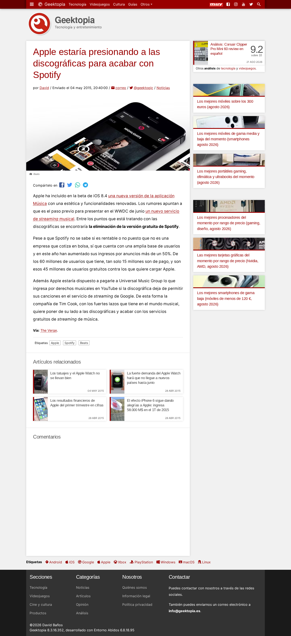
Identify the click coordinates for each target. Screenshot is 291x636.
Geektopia (54, 4)
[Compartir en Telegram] (86, 185)
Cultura (119, 4)
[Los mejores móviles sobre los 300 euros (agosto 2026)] (229, 89)
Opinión (82, 604)
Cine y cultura (41, 604)
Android (55, 562)
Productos (38, 613)
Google (88, 562)
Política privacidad (137, 604)
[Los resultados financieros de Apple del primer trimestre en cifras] (40, 409)
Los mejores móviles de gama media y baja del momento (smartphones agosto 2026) (228, 139)
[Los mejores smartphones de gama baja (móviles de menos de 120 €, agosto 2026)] (229, 281)
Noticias (163, 88)
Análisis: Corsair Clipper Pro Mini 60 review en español (228, 49)
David (44, 88)
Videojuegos (100, 4)
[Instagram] (236, 4)
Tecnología (77, 4)
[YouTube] (244, 4)
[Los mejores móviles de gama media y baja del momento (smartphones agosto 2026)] (229, 121)
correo (120, 88)
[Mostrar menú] (32, 4)
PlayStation (144, 562)
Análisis (82, 613)
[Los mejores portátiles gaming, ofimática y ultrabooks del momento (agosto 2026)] (229, 159)
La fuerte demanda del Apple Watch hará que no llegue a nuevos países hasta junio (153, 378)
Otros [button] (146, 4)
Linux (206, 562)
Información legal (136, 596)
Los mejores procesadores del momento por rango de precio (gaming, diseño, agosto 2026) (228, 223)
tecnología (228, 68)
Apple (55, 343)
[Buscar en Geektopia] (259, 4)
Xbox (122, 562)
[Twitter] (251, 4)
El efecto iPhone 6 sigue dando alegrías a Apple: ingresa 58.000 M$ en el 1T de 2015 (150, 405)
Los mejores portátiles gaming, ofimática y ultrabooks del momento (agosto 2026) (225, 177)
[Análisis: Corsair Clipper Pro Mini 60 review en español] (200, 53)
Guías (132, 4)
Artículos (83, 596)
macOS (188, 562)
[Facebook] (228, 4)
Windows (168, 562)
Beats (84, 343)
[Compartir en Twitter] (70, 185)
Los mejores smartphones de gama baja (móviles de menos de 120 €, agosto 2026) (226, 298)
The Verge (48, 330)
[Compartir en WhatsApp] (78, 185)
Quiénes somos (134, 587)
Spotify (70, 343)
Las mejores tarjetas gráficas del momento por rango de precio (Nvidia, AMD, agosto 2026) (227, 261)
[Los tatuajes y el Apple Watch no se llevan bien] (40, 382)
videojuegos (247, 68)
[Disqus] (108, 498)
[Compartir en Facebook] (62, 185)
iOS (72, 562)
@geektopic (143, 88)
